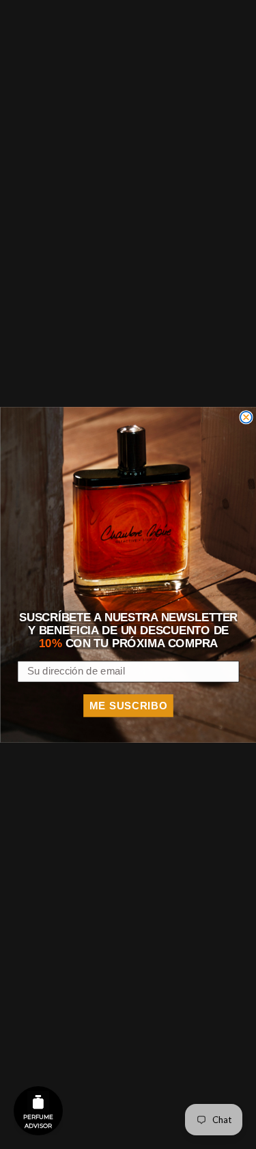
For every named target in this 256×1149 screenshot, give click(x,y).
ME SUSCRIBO (128, 705)
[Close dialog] (246, 417)
